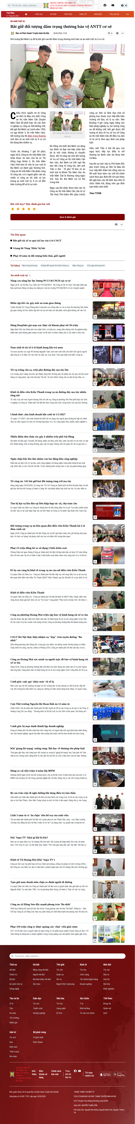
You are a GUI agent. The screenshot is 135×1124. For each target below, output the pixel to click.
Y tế (81, 1003)
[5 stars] (34, 209)
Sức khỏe (84, 998)
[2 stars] (18, 209)
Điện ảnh (13, 1047)
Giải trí (12, 1032)
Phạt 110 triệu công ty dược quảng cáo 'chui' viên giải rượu (43, 926)
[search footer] (12, 956)
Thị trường (14, 1018)
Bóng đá (107, 1003)
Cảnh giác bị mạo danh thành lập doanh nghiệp (37, 726)
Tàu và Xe (14, 998)
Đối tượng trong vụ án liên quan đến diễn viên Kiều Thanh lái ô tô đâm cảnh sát (47, 527)
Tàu (11, 1008)
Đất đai (106, 984)
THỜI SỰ (39, 14)
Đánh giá (13, 1022)
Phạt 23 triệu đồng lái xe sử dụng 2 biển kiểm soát (38, 547)
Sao (11, 1042)
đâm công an (78, 265)
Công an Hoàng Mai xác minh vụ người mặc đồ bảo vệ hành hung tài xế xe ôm (49, 661)
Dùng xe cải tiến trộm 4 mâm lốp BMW (32, 770)
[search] (9, 5)
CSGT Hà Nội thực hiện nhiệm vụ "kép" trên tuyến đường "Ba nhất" (46, 639)
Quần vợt (107, 1008)
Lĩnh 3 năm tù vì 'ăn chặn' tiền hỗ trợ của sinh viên (39, 815)
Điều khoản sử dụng (43, 1074)
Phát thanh (38, 1042)
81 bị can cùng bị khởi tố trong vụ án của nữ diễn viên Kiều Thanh (47, 570)
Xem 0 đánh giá (68, 217)
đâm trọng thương (37, 136)
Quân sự (60, 974)
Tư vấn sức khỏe (87, 1013)
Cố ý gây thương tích (96, 265)
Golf (105, 1013)
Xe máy (12, 1013)
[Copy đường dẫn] (122, 33)
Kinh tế (83, 964)
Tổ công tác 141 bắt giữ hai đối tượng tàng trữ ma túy (40, 481)
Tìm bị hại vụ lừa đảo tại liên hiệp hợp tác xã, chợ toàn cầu (43, 503)
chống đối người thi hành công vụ (55, 265)
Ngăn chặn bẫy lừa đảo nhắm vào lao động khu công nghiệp (44, 458)
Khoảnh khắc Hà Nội (42, 979)
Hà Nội (12, 970)
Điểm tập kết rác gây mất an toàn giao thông (35, 303)
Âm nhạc (13, 1056)
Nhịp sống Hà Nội (40, 970)
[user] (124, 5)
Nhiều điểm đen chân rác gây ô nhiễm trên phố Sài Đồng (42, 436)
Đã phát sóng (39, 1032)
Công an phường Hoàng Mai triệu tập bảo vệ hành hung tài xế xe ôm (49, 614)
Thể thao (107, 998)
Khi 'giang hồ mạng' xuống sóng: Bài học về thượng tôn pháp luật (47, 748)
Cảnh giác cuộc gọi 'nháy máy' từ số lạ (32, 681)
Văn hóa (60, 998)
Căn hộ (106, 979)
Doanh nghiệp (86, 984)
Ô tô (11, 1003)
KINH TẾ (83, 14)
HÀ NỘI (53, 14)
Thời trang (14, 1051)
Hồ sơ (59, 979)
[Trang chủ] (26, 14)
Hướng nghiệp (39, 1013)
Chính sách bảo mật (56, 1072)
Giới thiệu (34, 1072)
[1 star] (12, 209)
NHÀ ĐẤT (98, 14)
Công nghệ (14, 989)
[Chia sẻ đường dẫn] (116, 224)
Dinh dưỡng (85, 1008)
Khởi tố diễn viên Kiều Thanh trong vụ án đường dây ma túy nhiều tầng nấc (48, 394)
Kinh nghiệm (108, 989)
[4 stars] (29, 209)
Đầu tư (106, 974)
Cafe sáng (84, 974)
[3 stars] (23, 209)
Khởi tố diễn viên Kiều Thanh (27, 592)
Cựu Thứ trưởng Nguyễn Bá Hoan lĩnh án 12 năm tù (40, 703)
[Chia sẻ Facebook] (117, 33)
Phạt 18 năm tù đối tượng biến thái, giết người (39, 255)
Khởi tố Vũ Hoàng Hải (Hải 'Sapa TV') (32, 859)
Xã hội (12, 979)
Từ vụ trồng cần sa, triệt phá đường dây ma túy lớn (39, 369)
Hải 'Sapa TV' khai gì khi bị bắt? (29, 837)
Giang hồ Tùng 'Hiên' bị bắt (29, 248)
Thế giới (60, 964)
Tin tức (59, 970)
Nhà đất (107, 964)
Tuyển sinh (37, 1008)
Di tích (59, 1013)
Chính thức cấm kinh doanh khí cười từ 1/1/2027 (37, 414)
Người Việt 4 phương (65, 984)
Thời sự (13, 964)
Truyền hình (38, 1037)
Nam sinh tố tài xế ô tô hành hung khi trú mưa (36, 347)
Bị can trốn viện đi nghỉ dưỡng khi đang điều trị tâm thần (43, 792)
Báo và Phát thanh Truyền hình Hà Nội (32, 33)
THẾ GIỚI (68, 14)
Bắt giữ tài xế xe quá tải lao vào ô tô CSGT (37, 240)
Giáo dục (37, 998)
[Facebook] (105, 5)
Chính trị (13, 974)
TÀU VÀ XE (114, 14)
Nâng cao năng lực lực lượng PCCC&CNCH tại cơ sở (40, 280)
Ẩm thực (36, 984)
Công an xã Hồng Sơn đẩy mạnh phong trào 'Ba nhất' (40, 904)
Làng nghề (61, 1008)
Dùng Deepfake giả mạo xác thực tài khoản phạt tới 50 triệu (44, 325)
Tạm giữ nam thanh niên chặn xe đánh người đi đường (41, 882)
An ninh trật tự (17, 21)
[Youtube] (113, 5)
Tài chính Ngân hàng (89, 979)
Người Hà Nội (39, 974)
